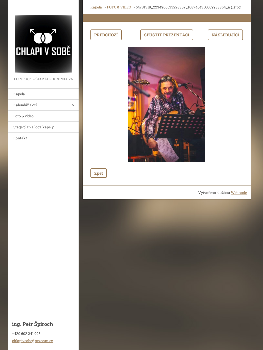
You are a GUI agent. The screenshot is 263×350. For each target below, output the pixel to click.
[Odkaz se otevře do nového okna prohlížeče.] (166, 104)
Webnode (239, 192)
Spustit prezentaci (166, 34)
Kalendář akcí (25, 104)
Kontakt (20, 138)
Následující (225, 34)
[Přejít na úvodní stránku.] (43, 38)
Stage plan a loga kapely (33, 127)
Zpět (98, 173)
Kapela (19, 93)
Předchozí (106, 34)
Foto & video (23, 116)
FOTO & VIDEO (119, 7)
